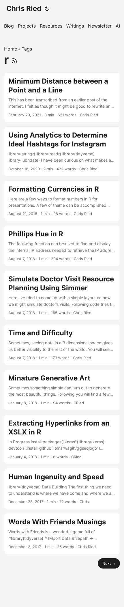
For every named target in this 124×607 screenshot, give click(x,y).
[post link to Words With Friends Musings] (62, 533)
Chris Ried (23, 8)
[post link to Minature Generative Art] (62, 390)
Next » (108, 563)
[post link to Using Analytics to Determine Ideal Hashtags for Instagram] (62, 151)
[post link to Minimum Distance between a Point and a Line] (62, 97)
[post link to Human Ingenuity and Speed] (62, 488)
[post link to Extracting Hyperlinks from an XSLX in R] (62, 439)
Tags (27, 49)
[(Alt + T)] (47, 8)
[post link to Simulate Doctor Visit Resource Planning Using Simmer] (62, 295)
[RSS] (14, 60)
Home (10, 49)
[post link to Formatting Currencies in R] (62, 201)
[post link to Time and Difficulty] (62, 344)
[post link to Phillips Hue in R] (62, 245)
